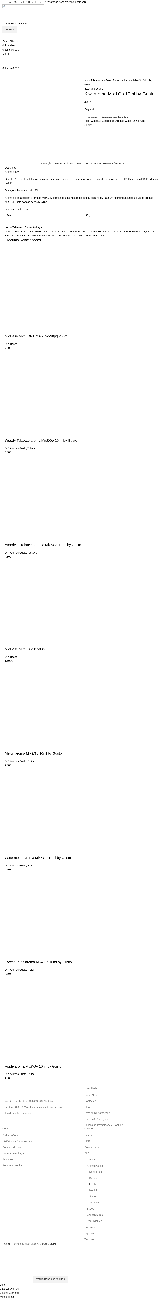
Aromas (91, 1159)
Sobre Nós (90, 1095)
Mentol (93, 1190)
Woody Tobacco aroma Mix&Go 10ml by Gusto (41, 440)
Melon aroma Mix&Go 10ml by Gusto (33, 753)
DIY (93, 80)
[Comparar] (17, 330)
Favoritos (7, 1159)
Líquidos (89, 1233)
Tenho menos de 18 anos (50, 1279)
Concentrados (95, 1215)
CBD (87, 1141)
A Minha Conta (10, 1135)
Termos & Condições (96, 1119)
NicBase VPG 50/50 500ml (25, 649)
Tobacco (32, 448)
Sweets (93, 1196)
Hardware (90, 1227)
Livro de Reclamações (97, 1113)
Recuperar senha (12, 1165)
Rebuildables (94, 1221)
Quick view (9, 330)
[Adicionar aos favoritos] (26, 330)
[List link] (41, 1101)
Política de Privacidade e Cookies (103, 1125)
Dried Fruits (95, 1172)
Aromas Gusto (104, 80)
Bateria (88, 1135)
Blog (87, 1107)
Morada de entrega (13, 1153)
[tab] (46, 163)
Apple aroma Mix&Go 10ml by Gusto (33, 1066)
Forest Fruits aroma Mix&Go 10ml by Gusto (38, 962)
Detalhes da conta (12, 1147)
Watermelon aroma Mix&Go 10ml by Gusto (38, 858)
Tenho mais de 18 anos (16, 1279)
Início (87, 80)
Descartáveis (91, 1147)
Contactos (90, 1101)
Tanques (89, 1239)
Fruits (116, 80)
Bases (13, 344)
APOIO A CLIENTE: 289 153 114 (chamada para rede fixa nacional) (47, 2)
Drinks (93, 1178)
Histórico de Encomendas (17, 1141)
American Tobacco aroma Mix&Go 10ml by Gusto (43, 545)
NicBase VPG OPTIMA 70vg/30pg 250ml (36, 336)
